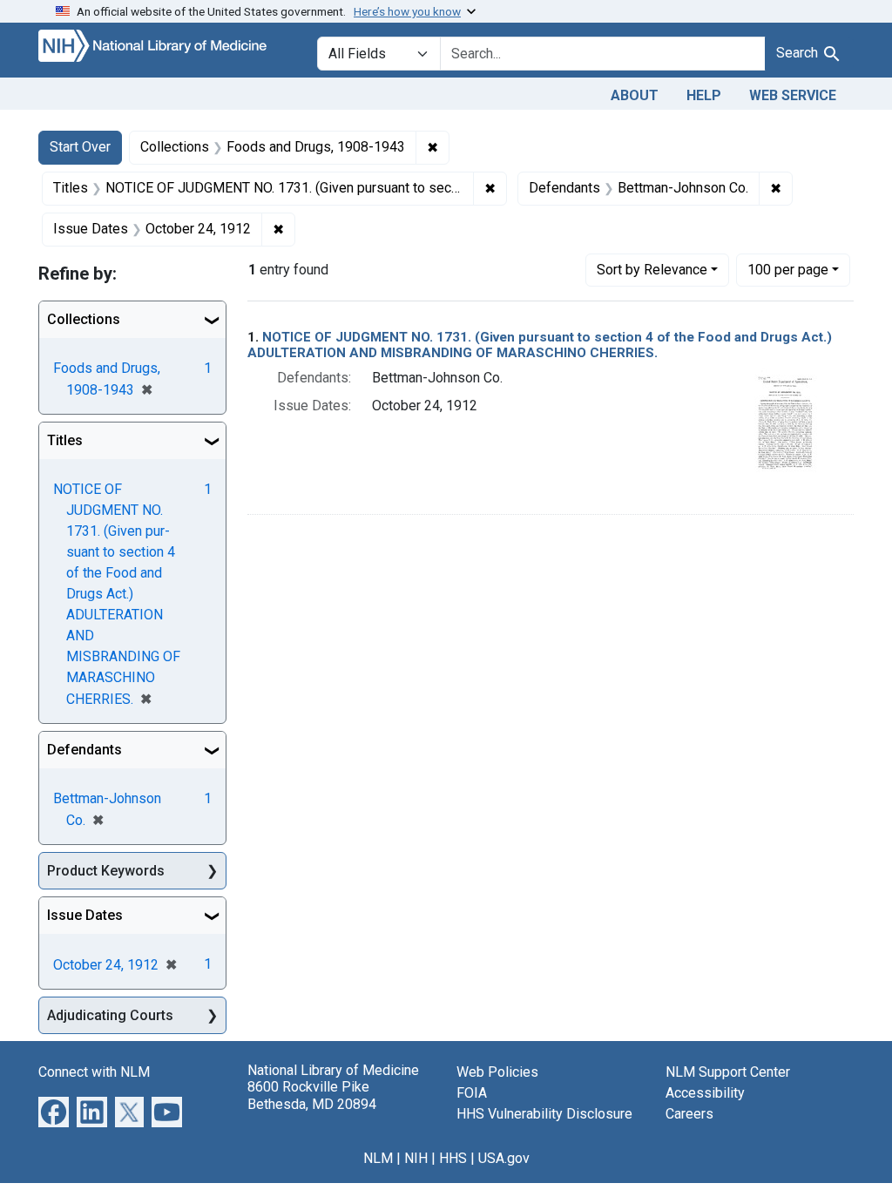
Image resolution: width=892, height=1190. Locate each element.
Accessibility (705, 1093)
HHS (453, 1158)
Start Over (80, 147)
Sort (652, 269)
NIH (416, 1158)
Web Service (792, 95)
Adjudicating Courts (110, 1015)
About (635, 95)
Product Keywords (106, 870)
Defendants (84, 749)
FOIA (471, 1093)
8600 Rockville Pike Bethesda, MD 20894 (311, 1095)
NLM (378, 1158)
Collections (83, 319)
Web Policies (497, 1072)
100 (787, 269)
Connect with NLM (94, 1072)
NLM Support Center (728, 1072)
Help (703, 95)
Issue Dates (85, 915)
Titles (65, 440)
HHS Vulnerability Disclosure (544, 1113)
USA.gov (504, 1158)
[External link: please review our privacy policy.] (53, 1111)
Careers (689, 1113)
